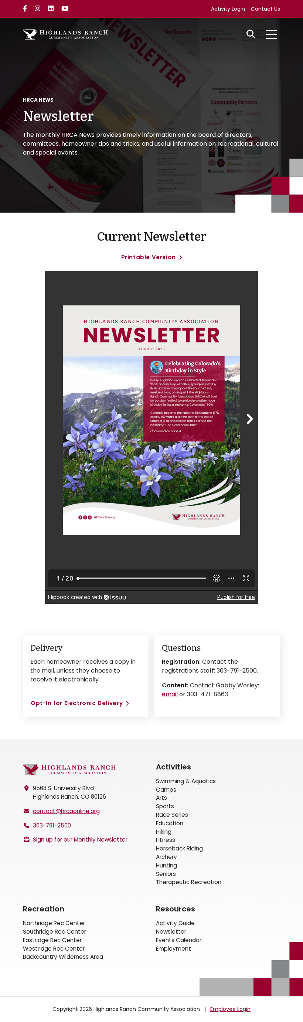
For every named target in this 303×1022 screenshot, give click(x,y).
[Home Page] (69, 769)
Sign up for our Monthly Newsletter (80, 839)
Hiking (163, 832)
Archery (166, 857)
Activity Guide (175, 923)
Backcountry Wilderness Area (63, 957)
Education (169, 823)
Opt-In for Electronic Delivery (77, 703)
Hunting (166, 865)
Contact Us (265, 9)
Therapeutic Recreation (188, 882)
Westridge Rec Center (54, 948)
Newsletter (171, 931)
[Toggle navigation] (271, 34)
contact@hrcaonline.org (66, 811)
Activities (173, 767)
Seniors (166, 874)
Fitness (165, 840)
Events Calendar (178, 940)
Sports (165, 806)
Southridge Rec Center (54, 931)
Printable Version (148, 257)
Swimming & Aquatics (186, 781)
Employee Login (230, 1009)
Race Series (172, 815)
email (170, 694)
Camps (166, 789)
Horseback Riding (179, 848)
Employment (173, 948)
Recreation (43, 909)
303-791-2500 (52, 825)
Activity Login (228, 9)
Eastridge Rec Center (52, 940)
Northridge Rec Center (54, 923)
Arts (161, 798)
